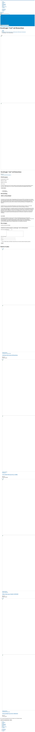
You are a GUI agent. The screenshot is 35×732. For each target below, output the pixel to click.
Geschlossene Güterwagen (6, 711)
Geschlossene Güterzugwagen (6, 353)
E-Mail (2, 239)
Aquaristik (3, 2)
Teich (3, 3)
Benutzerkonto (4, 6)
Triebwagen (4, 472)
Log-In (3, 10)
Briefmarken (4, 4)
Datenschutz (4, 729)
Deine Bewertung (3, 229)
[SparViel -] (2, 12)
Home (3, 1)
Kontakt (3, 7)
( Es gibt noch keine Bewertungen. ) (6, 174)
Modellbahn (4, 20)
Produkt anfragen (4, 352)
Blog (3, 5)
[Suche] (9, 25)
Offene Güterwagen (5, 592)
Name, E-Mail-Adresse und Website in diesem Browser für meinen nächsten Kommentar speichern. (16, 241)
